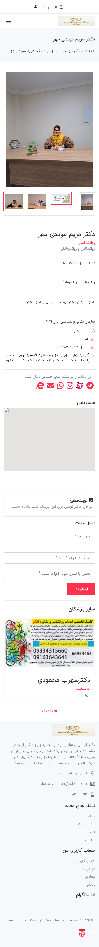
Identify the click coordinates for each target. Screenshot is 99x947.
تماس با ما (87, 840)
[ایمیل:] (50, 387)
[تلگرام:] (90, 387)
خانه (92, 51)
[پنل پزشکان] (35, 7)
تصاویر (90, 876)
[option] (13, 201)
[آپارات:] (80, 387)
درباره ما (89, 816)
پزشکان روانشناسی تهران (65, 51)
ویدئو (91, 884)
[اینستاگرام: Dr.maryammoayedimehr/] (70, 387)
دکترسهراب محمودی (64, 680)
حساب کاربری (85, 861)
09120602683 (68, 347)
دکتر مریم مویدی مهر (25, 51)
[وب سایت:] (40, 387)
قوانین (90, 832)
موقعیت (89, 868)
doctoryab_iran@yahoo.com (64, 784)
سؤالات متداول (83, 824)
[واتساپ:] (60, 387)
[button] (56, 711)
